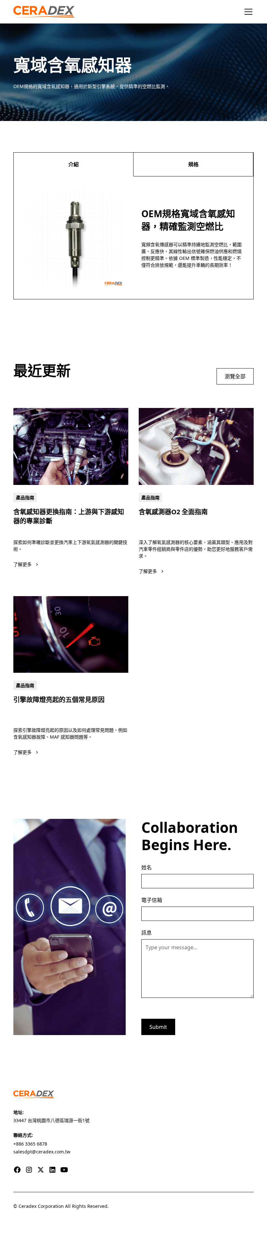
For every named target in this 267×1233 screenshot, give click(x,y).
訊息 (146, 932)
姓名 (146, 867)
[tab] (74, 164)
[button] (247, 12)
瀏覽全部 (235, 376)
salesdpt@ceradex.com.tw (41, 1152)
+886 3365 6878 (30, 1144)
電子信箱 (151, 900)
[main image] (70, 446)
